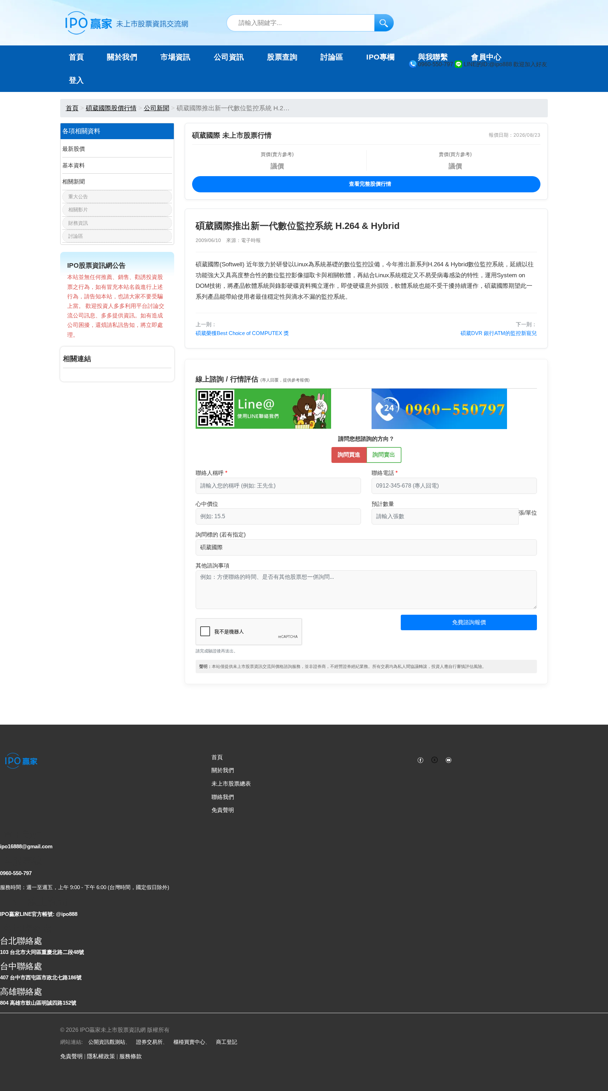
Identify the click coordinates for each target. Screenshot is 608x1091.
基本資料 (73, 165)
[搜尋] (384, 22)
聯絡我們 (222, 797)
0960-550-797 (16, 873)
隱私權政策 (101, 1056)
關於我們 (222, 770)
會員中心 (486, 57)
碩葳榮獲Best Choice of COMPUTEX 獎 (242, 333)
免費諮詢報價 (469, 622)
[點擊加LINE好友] (263, 408)
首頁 (76, 57)
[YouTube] (448, 759)
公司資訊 (229, 57)
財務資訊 (78, 223)
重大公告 (78, 196)
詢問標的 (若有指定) (221, 535)
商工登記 (226, 1042)
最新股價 (73, 149)
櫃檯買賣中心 (189, 1042)
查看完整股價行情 (369, 183)
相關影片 (78, 209)
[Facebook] (420, 759)
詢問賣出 (384, 455)
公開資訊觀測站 (106, 1042)
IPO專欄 (380, 57)
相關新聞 (73, 182)
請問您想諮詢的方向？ (366, 439)
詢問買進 (349, 455)
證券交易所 (149, 1042)
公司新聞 (156, 108)
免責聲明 (222, 810)
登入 (76, 80)
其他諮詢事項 (212, 566)
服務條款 (130, 1056)
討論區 (332, 57)
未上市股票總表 (231, 784)
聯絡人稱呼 (210, 473)
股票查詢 (282, 57)
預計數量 (383, 504)
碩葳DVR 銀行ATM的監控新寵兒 (499, 333)
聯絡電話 (383, 473)
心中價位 (207, 504)
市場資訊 (175, 57)
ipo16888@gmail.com (26, 846)
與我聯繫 (433, 57)
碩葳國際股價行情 (111, 108)
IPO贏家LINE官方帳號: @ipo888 (38, 914)
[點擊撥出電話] (439, 408)
